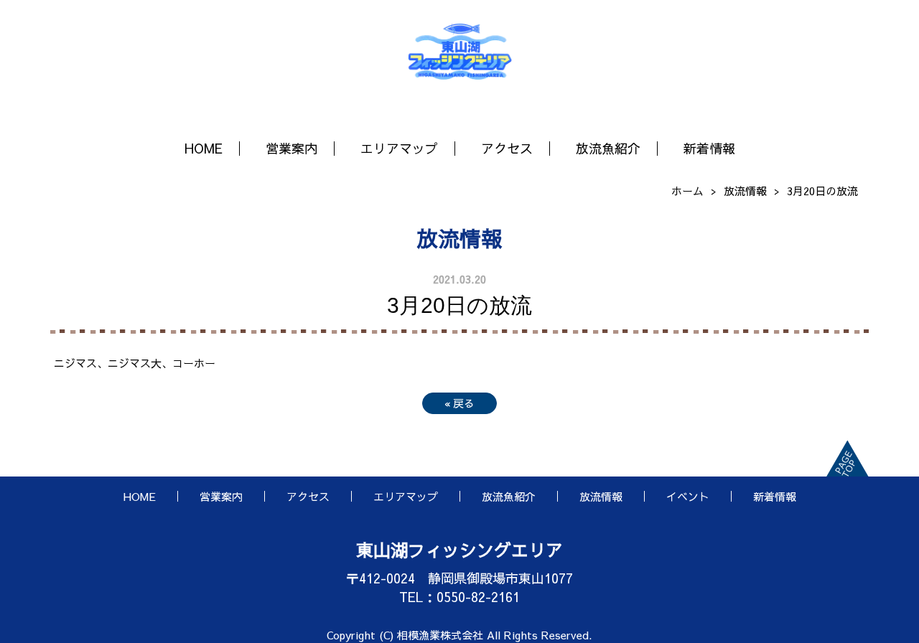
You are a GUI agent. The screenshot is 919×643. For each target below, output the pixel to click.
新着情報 (709, 148)
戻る (459, 402)
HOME (204, 148)
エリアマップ (399, 148)
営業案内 (291, 148)
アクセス (507, 148)
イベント (687, 496)
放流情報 (745, 190)
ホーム (687, 190)
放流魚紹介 (608, 148)
